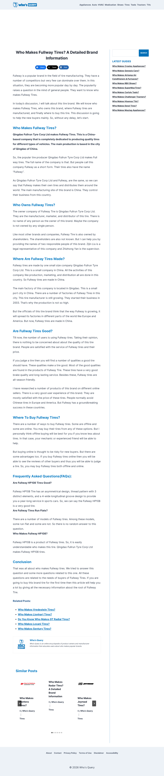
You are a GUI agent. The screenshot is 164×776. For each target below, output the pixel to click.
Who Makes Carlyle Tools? (125, 92)
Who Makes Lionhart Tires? (35, 614)
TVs (149, 5)
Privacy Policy (70, 753)
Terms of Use (85, 753)
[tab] (52, 732)
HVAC (101, 5)
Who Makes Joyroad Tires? (84, 702)
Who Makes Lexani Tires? (34, 623)
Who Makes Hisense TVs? (125, 101)
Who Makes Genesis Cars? (125, 71)
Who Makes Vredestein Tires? (36, 609)
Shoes (120, 5)
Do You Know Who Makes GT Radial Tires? (44, 619)
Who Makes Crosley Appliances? (129, 66)
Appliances (85, 5)
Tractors (141, 5)
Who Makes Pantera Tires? (26, 702)
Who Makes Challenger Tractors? (129, 97)
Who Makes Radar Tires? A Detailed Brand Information (56, 689)
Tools (133, 5)
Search (143, 53)
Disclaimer (99, 753)
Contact (57, 753)
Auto (94, 5)
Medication (110, 5)
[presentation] (28, 684)
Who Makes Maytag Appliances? (129, 110)
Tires (127, 5)
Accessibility (112, 753)
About (49, 753)
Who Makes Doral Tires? (124, 106)
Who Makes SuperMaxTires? (126, 88)
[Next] (94, 703)
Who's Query (28, 711)
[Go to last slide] (19, 703)
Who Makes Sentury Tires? (34, 628)
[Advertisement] (82, 27)
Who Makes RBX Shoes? (124, 83)
